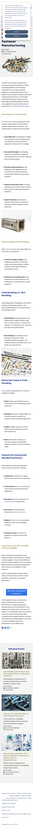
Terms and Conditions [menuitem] (11, 798)
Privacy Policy (5, 817)
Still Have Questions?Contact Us (16, 592)
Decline (16, 36)
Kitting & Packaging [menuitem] (14, 795)
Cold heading (6, 121)
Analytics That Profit (13, 824)
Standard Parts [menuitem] (27, 793)
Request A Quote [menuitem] (22, 798)
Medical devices (16, 520)
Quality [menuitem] (29, 798)
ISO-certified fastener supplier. (20, 106)
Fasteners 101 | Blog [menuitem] (26, 795)
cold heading (9, 249)
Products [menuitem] (19, 793)
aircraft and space (10, 501)
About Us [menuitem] (13, 793)
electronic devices (19, 512)
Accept (16, 31)
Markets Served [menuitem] (5, 793)
